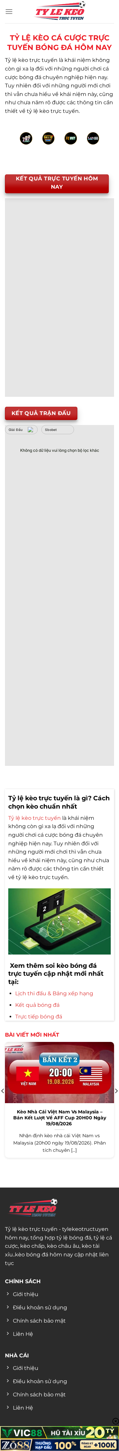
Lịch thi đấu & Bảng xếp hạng (54, 993)
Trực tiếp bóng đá (38, 1016)
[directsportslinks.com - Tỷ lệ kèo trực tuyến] (59, 11)
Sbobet (51, 430)
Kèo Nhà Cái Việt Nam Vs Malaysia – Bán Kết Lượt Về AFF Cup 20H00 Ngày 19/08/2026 (59, 1117)
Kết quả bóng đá (37, 1005)
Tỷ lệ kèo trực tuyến (34, 818)
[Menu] (9, 11)
